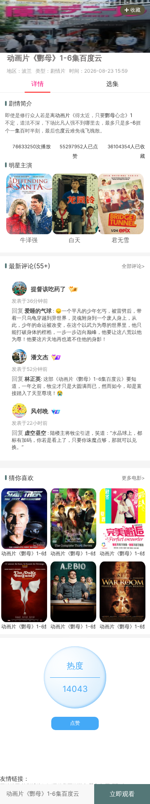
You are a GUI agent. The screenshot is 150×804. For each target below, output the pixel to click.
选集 (112, 84)
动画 (60, 115)
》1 (128, 115)
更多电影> (133, 478)
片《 (70, 115)
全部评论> (133, 266)
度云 (65, 130)
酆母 (110, 115)
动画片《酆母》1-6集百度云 (23, 553)
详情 (37, 84)
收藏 (135, 10)
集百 (20, 130)
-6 (133, 123)
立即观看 (122, 794)
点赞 (75, 723)
